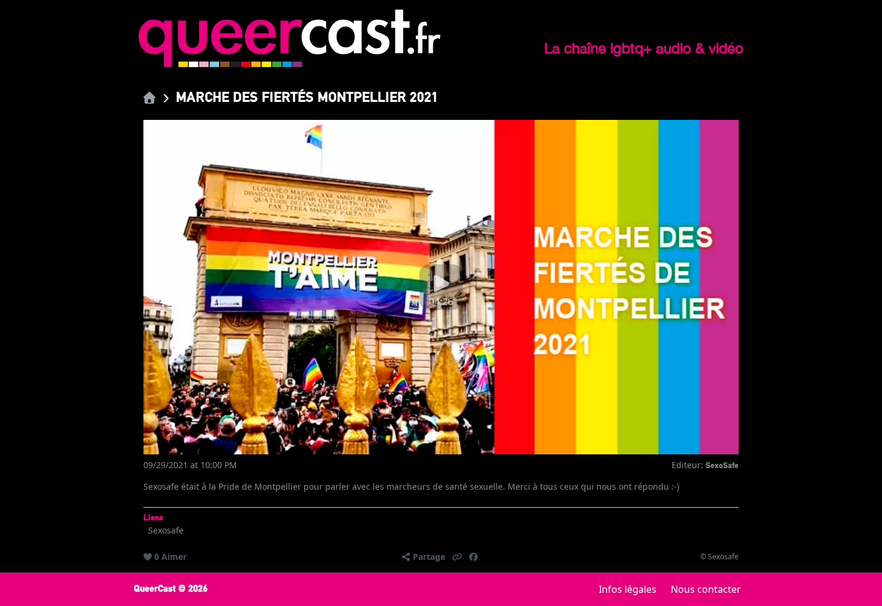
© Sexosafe (719, 557)
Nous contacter (706, 589)
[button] (457, 557)
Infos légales (627, 589)
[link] (149, 97)
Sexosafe (166, 530)
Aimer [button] (174, 556)
